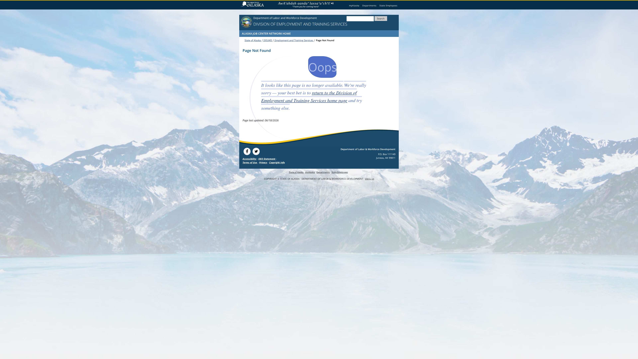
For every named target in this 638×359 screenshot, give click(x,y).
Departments (369, 5)
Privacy (263, 162)
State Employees (388, 5)
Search (381, 18)
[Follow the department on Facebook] (247, 151)
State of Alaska (253, 4)
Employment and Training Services (294, 40)
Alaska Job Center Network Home (266, 33)
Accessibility (250, 158)
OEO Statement (267, 158)
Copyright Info (277, 162)
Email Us (369, 179)
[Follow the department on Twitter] (256, 151)
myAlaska (354, 5)
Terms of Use (250, 162)
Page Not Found (324, 40)
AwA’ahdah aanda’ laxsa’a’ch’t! (304, 3)
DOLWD (268, 40)
